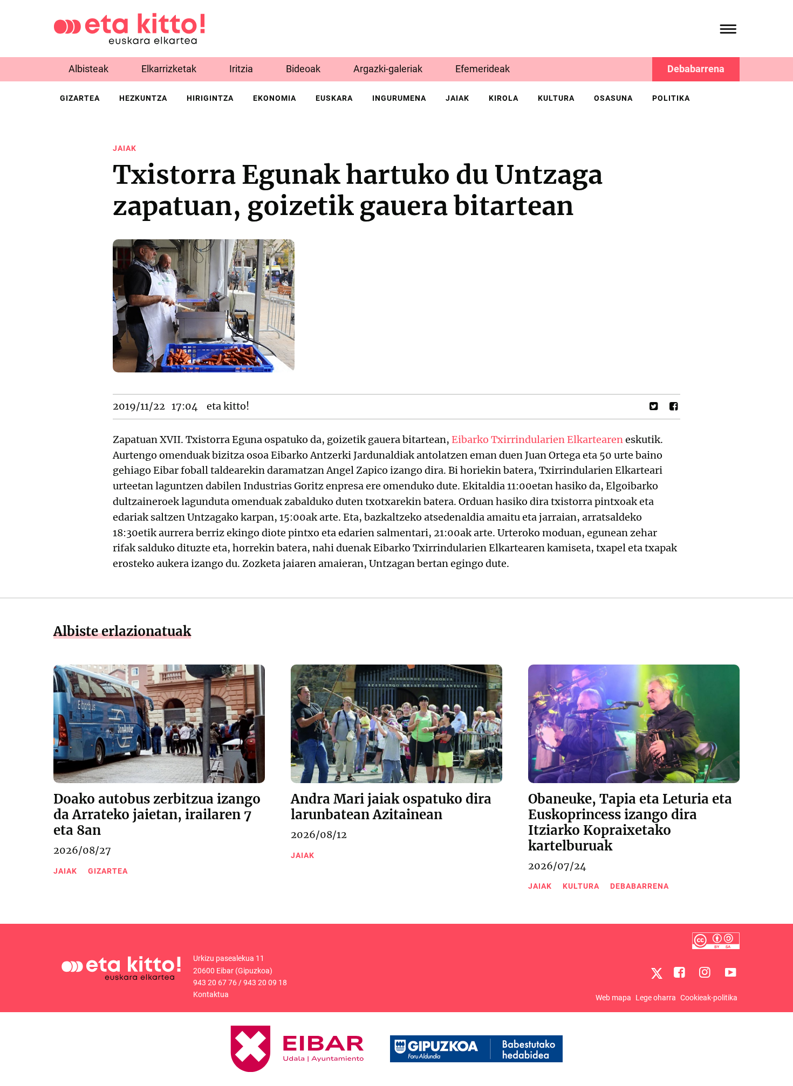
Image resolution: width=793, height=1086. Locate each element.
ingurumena (399, 98)
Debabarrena (695, 68)
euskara (334, 98)
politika (671, 98)
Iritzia (241, 68)
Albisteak (88, 68)
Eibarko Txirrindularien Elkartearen (537, 439)
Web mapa (613, 997)
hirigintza (210, 98)
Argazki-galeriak (387, 68)
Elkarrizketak (168, 68)
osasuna (613, 98)
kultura (556, 98)
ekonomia (274, 98)
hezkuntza (143, 98)
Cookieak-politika (708, 997)
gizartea (80, 98)
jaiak (457, 98)
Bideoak (303, 68)
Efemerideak (482, 68)
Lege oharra (655, 997)
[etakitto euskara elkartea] (129, 28)
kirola (503, 98)
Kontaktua (211, 994)
